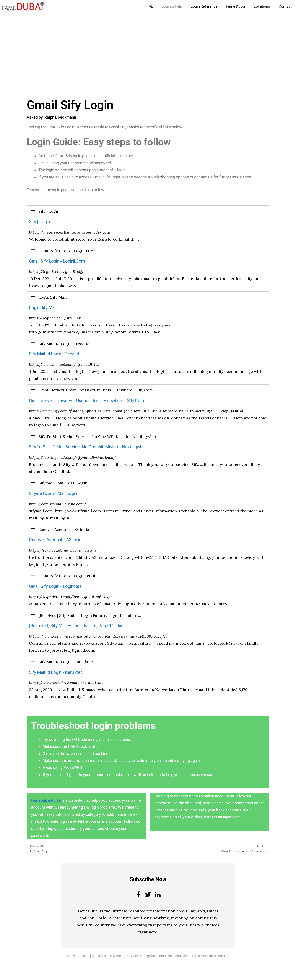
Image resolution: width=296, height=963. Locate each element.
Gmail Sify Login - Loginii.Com (57, 261)
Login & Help (172, 6)
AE (151, 6)
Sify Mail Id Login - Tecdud (54, 354)
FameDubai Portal (46, 800)
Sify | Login (39, 222)
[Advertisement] (130, 45)
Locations (262, 6)
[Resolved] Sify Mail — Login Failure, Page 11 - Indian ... (80, 626)
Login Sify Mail (43, 307)
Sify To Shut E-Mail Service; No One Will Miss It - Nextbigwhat (87, 447)
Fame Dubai (235, 6)
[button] (148, 211)
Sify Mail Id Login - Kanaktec (56, 672)
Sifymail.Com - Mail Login (53, 493)
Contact (285, 6)
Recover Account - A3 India (55, 540)
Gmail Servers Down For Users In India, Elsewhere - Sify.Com (86, 400)
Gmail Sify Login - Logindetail (56, 586)
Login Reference (204, 6)
